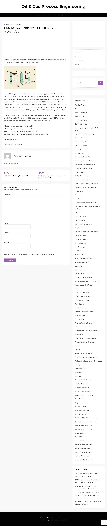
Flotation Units (79, 199)
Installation (78, 266)
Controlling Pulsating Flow (83, 161)
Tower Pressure (80, 399)
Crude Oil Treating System (83, 168)
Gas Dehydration (80, 216)
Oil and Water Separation (83, 296)
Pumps (77, 346)
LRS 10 (20, 144)
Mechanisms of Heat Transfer (84, 285)
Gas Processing (80, 220)
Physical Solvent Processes (83, 308)
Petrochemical (79, 304)
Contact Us (48, 15)
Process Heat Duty (81, 334)
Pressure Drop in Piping (82, 315)
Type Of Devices (80, 433)
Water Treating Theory (82, 448)
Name (6, 223)
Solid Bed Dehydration (82, 387)
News (77, 289)
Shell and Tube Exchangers (83, 380)
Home (39, 15)
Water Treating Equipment (83, 444)
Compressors (79, 153)
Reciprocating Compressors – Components (88, 361)
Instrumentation (80, 270)
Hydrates (78, 251)
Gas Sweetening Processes (83, 224)
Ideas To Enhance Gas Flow (83, 258)
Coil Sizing (78, 149)
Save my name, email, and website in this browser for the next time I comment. (29, 254)
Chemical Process (80, 138)
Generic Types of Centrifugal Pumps (86, 232)
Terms (69, 15)
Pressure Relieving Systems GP (85, 323)
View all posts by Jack (11, 163)
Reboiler (77, 349)
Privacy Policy (59, 15)
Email (6, 233)
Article (77, 109)
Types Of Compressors (82, 437)
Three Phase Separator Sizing (84, 395)
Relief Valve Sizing (80, 368)
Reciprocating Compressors (84, 353)
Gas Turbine (79, 228)
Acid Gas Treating (80, 105)
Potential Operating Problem (84, 311)
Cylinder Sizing (79, 172)
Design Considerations (82, 176)
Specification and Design (82, 391)
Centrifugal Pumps (81, 124)
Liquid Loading (79, 273)
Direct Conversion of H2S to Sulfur (86, 187)
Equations (78, 195)
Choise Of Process (81, 145)
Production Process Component (85, 342)
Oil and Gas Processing (82, 292)
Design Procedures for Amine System (86, 183)
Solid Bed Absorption (81, 384)
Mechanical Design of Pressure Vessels (87, 281)
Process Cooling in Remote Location (86, 330)
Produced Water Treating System (85, 338)
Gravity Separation (81, 243)
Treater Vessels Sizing (82, 410)
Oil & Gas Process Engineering (54, 6)
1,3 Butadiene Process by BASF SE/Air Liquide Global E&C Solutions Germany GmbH (87, 495)
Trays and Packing (81, 406)
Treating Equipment (81, 414)
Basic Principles (80, 116)
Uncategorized (79, 441)
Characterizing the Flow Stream (85, 134)
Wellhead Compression (82, 456)
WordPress (64, 520)
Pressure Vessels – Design (83, 327)
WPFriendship (52, 520)
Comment (7, 195)
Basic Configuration (81, 112)
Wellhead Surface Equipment (84, 460)
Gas (11, 144)
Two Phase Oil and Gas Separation (85, 418)
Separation (78, 372)
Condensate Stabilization (83, 157)
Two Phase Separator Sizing (83, 425)
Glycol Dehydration (81, 235)
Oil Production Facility (82, 300)
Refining (77, 365)
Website (7, 242)
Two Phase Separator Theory (84, 429)
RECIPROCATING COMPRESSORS (86, 357)
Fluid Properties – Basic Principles (85, 202)
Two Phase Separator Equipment (85, 422)
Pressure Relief (80, 319)
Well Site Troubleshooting (83, 452)
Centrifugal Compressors (83, 120)
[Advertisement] (35, 46)
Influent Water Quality (82, 262)
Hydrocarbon (79, 254)
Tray (76, 403)
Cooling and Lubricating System (85, 164)
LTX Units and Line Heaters (83, 277)
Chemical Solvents (80, 142)
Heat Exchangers (80, 247)
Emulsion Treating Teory (82, 191)
